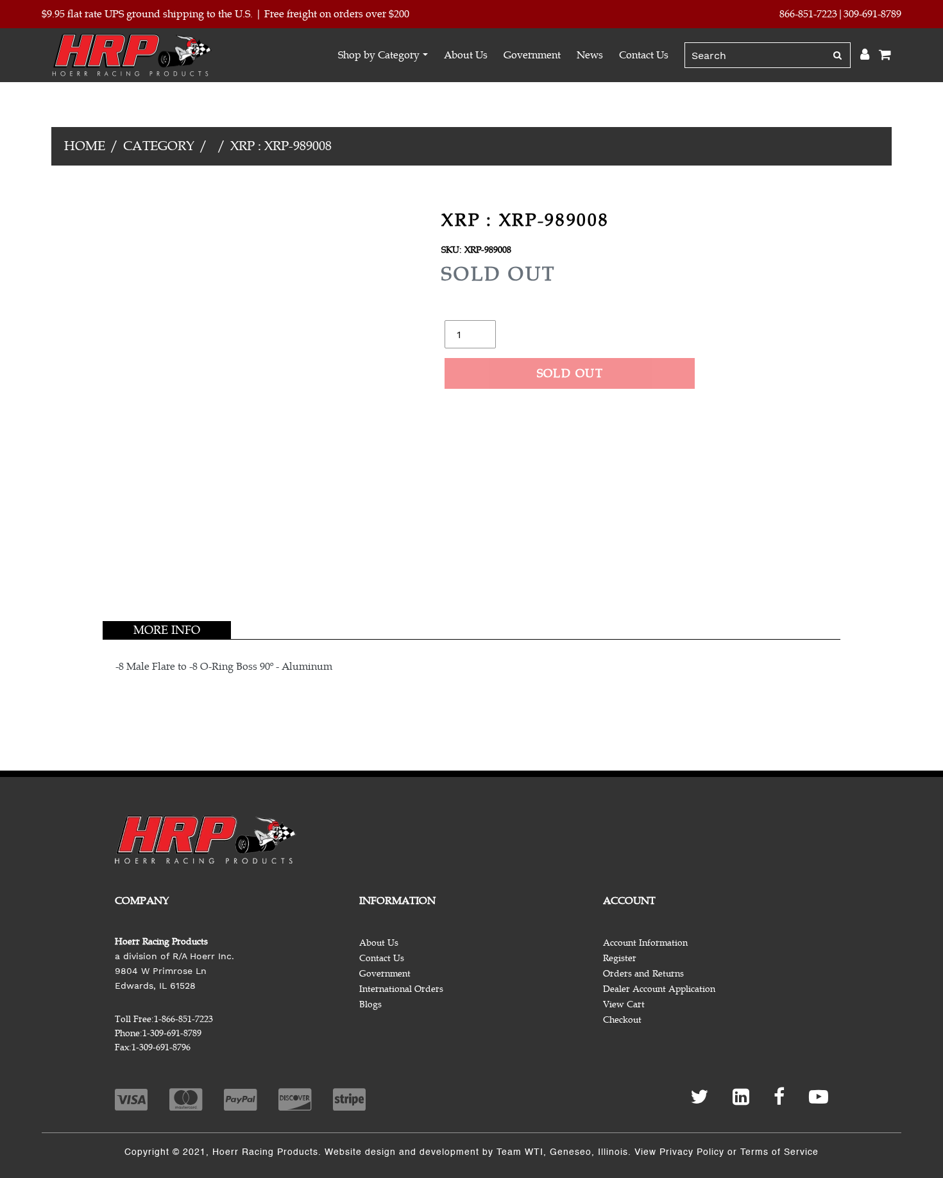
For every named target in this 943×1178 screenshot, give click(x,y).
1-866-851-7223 (183, 1019)
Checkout (622, 1019)
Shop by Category (379, 55)
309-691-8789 (872, 14)
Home (84, 146)
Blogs (370, 1004)
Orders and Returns (643, 973)
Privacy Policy (691, 1152)
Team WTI (520, 1152)
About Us (466, 55)
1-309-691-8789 (171, 1033)
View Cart (624, 1004)
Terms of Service (779, 1152)
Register (619, 958)
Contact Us (643, 55)
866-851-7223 (808, 14)
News (590, 55)
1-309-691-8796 (161, 1047)
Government (532, 55)
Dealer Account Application (659, 989)
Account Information (645, 942)
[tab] (167, 630)
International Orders (401, 989)
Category (158, 146)
